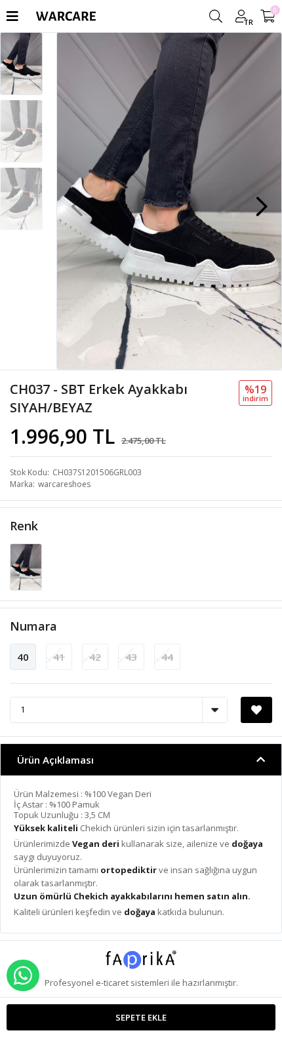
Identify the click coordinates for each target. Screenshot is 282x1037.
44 (167, 656)
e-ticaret (112, 982)
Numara (33, 626)
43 (131, 656)
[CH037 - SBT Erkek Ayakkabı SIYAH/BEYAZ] (26, 566)
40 (23, 656)
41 (59, 656)
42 (95, 656)
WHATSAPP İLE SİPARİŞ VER (23, 975)
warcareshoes (64, 484)
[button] (262, 200)
